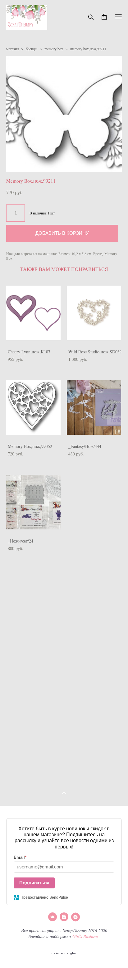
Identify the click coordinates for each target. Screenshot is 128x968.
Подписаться (34, 882)
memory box (53, 48)
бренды (31, 48)
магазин (12, 48)
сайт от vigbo (64, 953)
